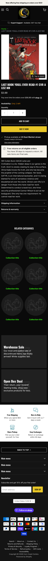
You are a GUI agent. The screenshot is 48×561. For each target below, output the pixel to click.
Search (11, 541)
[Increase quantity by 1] (23, 113)
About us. (20, 541)
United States (23, 501)
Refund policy (25, 549)
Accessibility (24, 551)
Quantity (4, 107)
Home (3, 29)
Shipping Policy (32, 544)
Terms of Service (10, 549)
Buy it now (24, 129)
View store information (11, 142)
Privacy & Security (15, 546)
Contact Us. (31, 541)
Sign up (38, 489)
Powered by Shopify (24, 557)
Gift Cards (37, 549)
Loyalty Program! (30, 546)
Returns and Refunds (16, 544)
